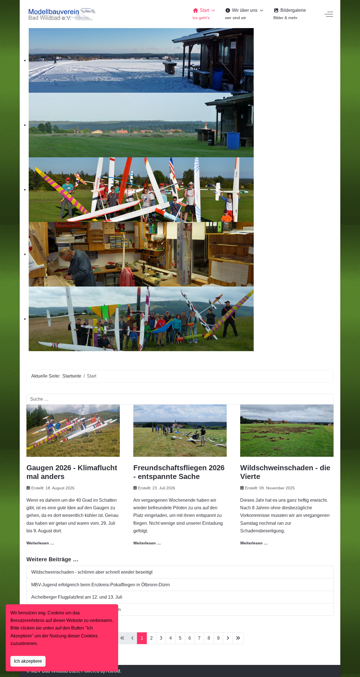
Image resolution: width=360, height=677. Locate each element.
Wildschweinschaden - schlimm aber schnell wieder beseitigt (91, 572)
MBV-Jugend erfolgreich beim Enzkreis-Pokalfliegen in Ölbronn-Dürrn (100, 584)
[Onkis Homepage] (61, 14)
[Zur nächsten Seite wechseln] (228, 638)
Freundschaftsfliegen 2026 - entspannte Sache (178, 472)
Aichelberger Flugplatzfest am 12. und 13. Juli (76, 597)
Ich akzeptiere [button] (28, 661)
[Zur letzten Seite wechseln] (238, 638)
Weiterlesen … (40, 543)
